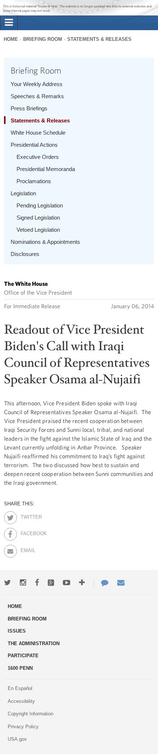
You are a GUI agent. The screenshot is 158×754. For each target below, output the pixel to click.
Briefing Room (42, 39)
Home (11, 39)
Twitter (27, 515)
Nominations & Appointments (45, 242)
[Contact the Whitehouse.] (101, 583)
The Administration (34, 643)
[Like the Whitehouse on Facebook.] (37, 583)
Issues (17, 631)
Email (27, 549)
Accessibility (21, 701)
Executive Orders (38, 157)
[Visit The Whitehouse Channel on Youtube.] (66, 583)
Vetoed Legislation (38, 230)
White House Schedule (38, 132)
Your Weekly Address (36, 84)
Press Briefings (29, 108)
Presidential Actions (34, 145)
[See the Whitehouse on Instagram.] (23, 583)
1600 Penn (20, 668)
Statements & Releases (99, 39)
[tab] (9, 22)
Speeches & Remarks (37, 96)
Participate (23, 655)
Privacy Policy (23, 726)
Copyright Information (30, 713)
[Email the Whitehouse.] (121, 583)
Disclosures (25, 254)
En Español (20, 688)
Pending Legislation (40, 205)
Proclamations (34, 181)
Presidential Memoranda (46, 169)
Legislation (23, 193)
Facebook (27, 532)
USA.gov (17, 739)
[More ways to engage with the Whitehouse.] (82, 583)
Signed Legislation (38, 217)
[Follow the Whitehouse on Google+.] (51, 583)
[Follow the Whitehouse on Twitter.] (7, 583)
